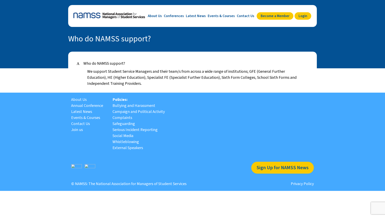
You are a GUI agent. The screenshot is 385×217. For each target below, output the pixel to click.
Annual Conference (87, 105)
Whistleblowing (125, 142)
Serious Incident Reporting (135, 130)
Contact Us (245, 15)
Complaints (122, 118)
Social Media (122, 136)
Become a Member (275, 15)
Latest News (196, 15)
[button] (192, 63)
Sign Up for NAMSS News (282, 167)
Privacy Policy (302, 184)
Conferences (174, 15)
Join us (77, 130)
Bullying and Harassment (133, 105)
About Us (155, 15)
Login (303, 15)
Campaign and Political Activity (138, 112)
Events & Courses (221, 15)
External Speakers (127, 148)
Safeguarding (123, 124)
